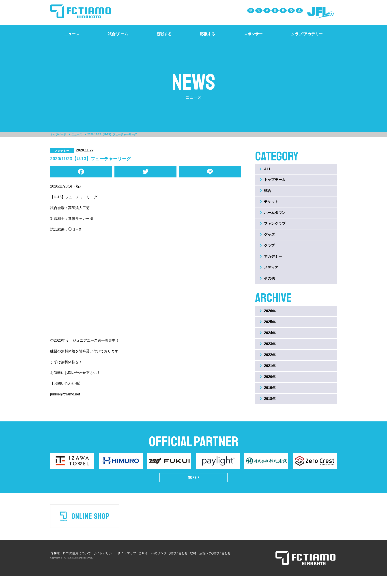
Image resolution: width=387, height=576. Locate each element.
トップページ (58, 134)
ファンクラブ (275, 223)
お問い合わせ (178, 553)
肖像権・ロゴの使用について (70, 553)
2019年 (270, 388)
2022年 (270, 355)
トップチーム (275, 179)
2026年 (270, 311)
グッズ (269, 234)
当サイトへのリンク (152, 553)
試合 (267, 190)
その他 (269, 278)
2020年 (270, 377)
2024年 (270, 333)
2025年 (270, 322)
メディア (271, 267)
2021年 (270, 366)
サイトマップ (126, 553)
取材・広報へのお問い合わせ (210, 553)
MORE (192, 477)
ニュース (76, 134)
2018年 (270, 399)
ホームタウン (275, 212)
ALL (267, 169)
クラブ (269, 245)
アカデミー (273, 256)
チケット (271, 201)
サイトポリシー (104, 553)
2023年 (270, 344)
